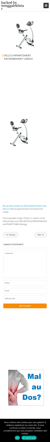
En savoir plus (29, 438)
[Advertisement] (25, 89)
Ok (17, 438)
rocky (15, 23)
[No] (46, 430)
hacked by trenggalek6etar (12, 5)
